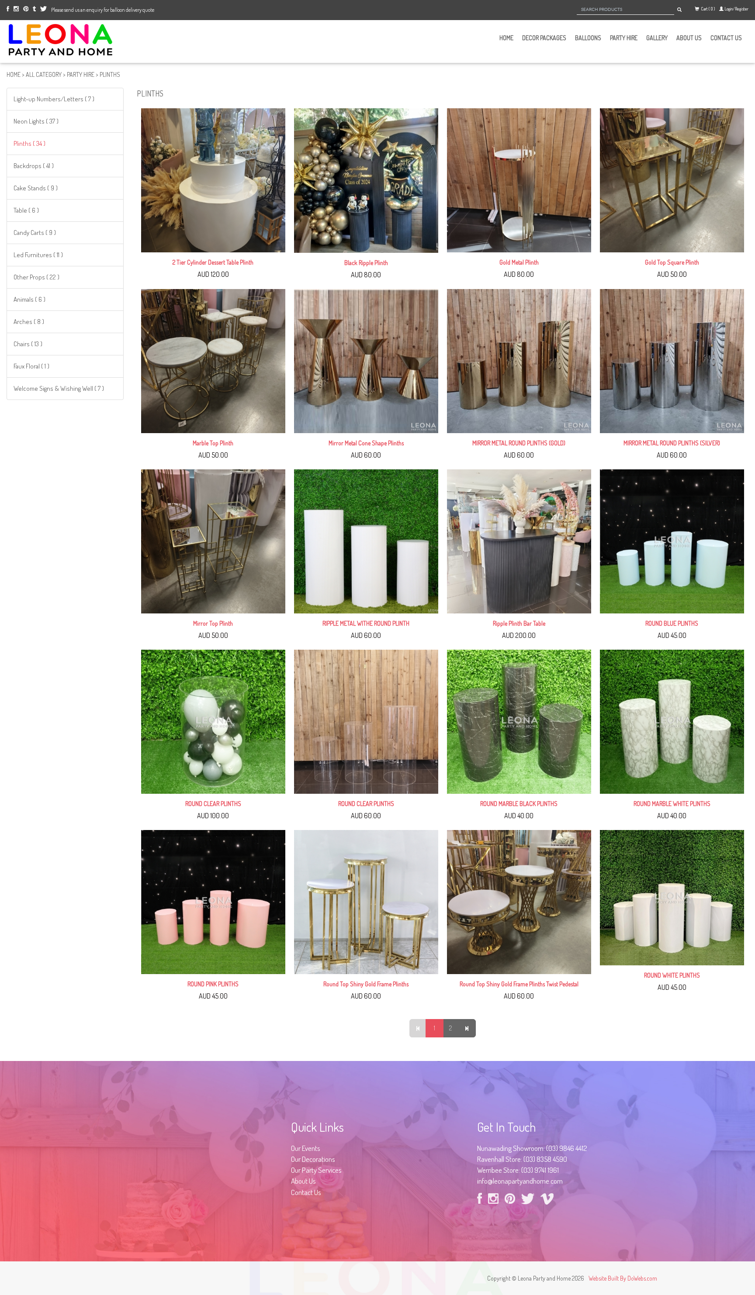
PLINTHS (110, 74)
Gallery (657, 37)
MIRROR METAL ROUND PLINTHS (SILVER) (671, 443)
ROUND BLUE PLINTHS (671, 623)
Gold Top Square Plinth (672, 262)
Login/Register (736, 8)
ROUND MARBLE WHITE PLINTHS (672, 803)
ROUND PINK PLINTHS (213, 984)
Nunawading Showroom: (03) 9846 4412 (532, 1148)
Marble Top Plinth (213, 443)
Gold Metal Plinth (519, 262)
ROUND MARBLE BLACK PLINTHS (519, 803)
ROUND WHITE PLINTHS (672, 975)
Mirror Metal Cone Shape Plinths (366, 443)
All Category (44, 74)
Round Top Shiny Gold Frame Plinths (366, 984)
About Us (689, 37)
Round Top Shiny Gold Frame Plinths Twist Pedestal (519, 984)
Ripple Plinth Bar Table (519, 623)
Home (506, 37)
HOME (14, 74)
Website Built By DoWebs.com (623, 1278)
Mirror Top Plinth (213, 623)
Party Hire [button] (623, 37)
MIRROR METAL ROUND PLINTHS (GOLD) (518, 443)
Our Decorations (313, 1159)
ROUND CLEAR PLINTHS (213, 803)
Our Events (305, 1148)
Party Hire (80, 74)
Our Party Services (316, 1169)
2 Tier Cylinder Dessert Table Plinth (213, 262)
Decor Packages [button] (544, 37)
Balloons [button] (588, 37)
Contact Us (726, 37)
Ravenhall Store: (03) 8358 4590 (522, 1159)
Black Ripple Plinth (366, 262)
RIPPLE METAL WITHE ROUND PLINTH (365, 623)
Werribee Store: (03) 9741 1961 (518, 1169)
